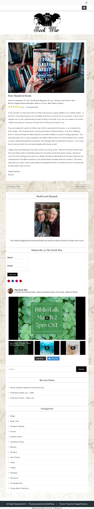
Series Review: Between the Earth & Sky (27, 387)
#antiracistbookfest (27, 103)
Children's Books (17, 426)
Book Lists (14, 421)
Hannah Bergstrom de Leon (43, 100)
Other (73, 100)
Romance (14, 478)
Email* (10, 265)
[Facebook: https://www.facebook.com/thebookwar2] (12, 281)
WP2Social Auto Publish (38, 508)
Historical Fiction (17, 442)
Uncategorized (16, 483)
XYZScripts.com (57, 508)
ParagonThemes (80, 504)
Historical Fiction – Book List (22, 398)
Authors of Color (41, 103)
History (61, 103)
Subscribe (54, 358)
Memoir (13, 447)
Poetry (13, 467)
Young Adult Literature (19, 488)
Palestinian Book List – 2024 (22, 392)
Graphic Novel (16, 436)
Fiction (13, 431)
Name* (10, 257)
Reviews (11, 103)
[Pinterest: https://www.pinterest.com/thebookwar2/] (8, 281)
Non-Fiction (65, 100)
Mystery (13, 452)
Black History (52, 103)
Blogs (12, 416)
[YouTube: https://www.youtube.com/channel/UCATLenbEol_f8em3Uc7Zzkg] (20, 281)
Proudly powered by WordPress (41, 504)
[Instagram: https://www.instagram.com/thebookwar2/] (16, 281)
